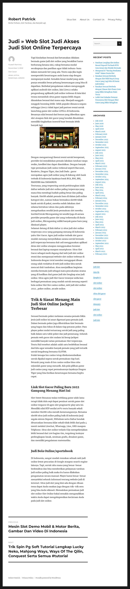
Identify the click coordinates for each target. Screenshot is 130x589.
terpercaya (12, 78)
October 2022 (100, 241)
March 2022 (100, 251)
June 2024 (99, 187)
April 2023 (99, 225)
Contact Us (98, 19)
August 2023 (100, 214)
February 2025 (101, 166)
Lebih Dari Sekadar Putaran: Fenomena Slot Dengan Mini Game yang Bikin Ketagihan (106, 100)
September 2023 (101, 211)
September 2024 (102, 179)
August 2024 (100, 182)
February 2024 (101, 198)
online (16, 75)
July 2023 (99, 217)
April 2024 (99, 193)
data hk (96, 272)
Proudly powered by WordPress (48, 578)
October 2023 (100, 209)
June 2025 (99, 155)
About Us (84, 19)
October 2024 (100, 177)
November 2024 (101, 174)
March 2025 (100, 163)
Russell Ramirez (15, 65)
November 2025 (101, 142)
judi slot (96, 267)
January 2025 (100, 169)
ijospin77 (97, 278)
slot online (97, 283)
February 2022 (101, 254)
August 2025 (100, 150)
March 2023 (100, 227)
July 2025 (99, 153)
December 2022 (101, 235)
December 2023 (101, 203)
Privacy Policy (115, 19)
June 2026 (99, 123)
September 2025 (102, 147)
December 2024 (101, 171)
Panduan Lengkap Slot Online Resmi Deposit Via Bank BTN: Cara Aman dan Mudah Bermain (108, 65)
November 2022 (101, 238)
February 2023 (101, 230)
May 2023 (99, 222)
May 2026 (99, 126)
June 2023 (99, 219)
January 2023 (100, 233)
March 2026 (100, 131)
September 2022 (102, 243)
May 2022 (99, 246)
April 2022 (99, 249)
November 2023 (101, 206)
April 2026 (99, 129)
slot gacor (97, 299)
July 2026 (99, 121)
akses (10, 75)
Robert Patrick (21, 19)
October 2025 (100, 145)
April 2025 (99, 161)
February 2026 (101, 134)
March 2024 (100, 195)
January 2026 (100, 137)
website (21, 78)
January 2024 (100, 201)
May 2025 (99, 158)
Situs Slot (71, 19)
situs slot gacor (99, 294)
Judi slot (96, 320)
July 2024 (99, 185)
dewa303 (96, 304)
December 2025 (101, 139)
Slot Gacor (12, 72)
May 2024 (99, 190)
